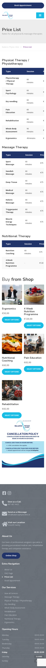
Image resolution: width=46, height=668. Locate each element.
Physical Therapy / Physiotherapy (18, 600)
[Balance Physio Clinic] (8, 15)
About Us (8, 569)
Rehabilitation (10, 611)
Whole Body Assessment (14, 608)
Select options (12, 320)
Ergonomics (9, 622)
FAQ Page (8, 573)
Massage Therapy (11, 597)
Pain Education (10, 615)
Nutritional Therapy (12, 619)
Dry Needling (9, 604)
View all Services (11, 593)
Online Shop (11, 555)
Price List (8, 577)
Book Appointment (23, 5)
